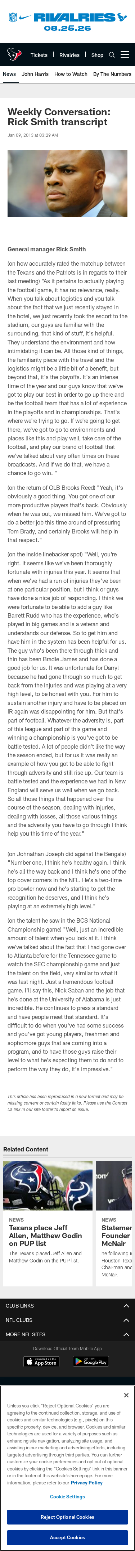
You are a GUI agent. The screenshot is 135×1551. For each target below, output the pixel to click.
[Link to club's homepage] (14, 51)
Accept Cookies (67, 1537)
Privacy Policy (87, 1482)
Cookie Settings (67, 1496)
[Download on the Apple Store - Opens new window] (41, 1362)
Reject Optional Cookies (67, 1517)
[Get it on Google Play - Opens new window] (91, 1365)
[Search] (112, 54)
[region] (67, 1468)
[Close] (126, 1395)
